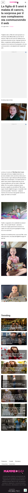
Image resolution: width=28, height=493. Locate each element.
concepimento (22, 481)
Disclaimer (18, 461)
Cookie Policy (12, 464)
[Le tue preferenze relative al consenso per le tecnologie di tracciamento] (25, 490)
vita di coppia (23, 484)
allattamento (11, 483)
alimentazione (15, 484)
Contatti (11, 461)
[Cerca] (25, 2)
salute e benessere (6, 484)
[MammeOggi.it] (14, 2)
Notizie (11, 26)
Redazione (4, 461)
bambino (23, 483)
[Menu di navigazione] (3, 2)
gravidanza (5, 483)
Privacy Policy (5, 464)
